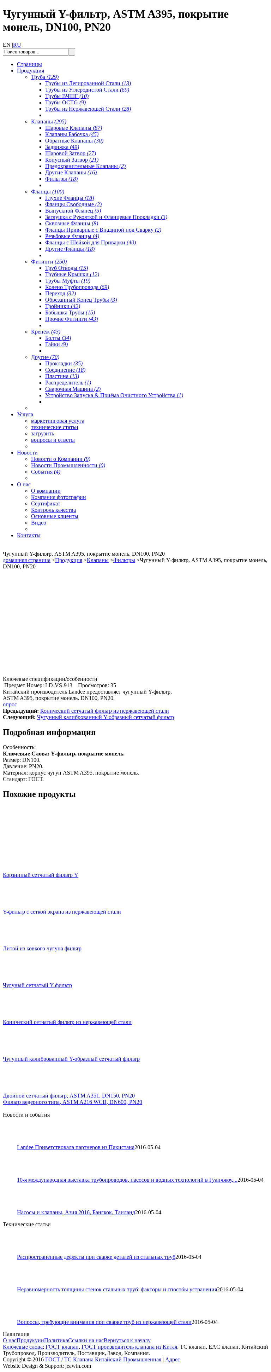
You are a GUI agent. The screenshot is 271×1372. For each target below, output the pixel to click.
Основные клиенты (54, 516)
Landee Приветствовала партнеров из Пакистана (75, 1147)
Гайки (56, 344)
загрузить (42, 433)
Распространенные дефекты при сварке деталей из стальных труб (96, 1257)
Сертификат (45, 503)
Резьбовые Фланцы (72, 236)
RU (17, 45)
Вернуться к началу (127, 1340)
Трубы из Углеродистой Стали (87, 90)
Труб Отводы (66, 268)
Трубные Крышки (72, 274)
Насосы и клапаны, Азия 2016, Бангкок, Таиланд (76, 1212)
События (45, 472)
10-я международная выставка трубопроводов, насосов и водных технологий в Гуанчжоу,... (127, 1180)
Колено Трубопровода (77, 287)
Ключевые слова (23, 1347)
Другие (45, 357)
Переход (60, 293)
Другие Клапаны (71, 172)
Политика (56, 1340)
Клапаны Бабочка (71, 134)
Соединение (65, 370)
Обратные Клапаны (74, 141)
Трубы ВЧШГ (67, 96)
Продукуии (30, 1340)
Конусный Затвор (71, 160)
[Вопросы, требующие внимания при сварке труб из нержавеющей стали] (13, 1317)
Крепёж (45, 332)
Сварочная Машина (73, 389)
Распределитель (68, 383)
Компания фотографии (58, 497)
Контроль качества (53, 510)
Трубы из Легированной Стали (88, 83)
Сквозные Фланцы (71, 223)
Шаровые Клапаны (73, 128)
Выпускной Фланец (73, 211)
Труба (45, 77)
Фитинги (49, 262)
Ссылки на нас (86, 1340)
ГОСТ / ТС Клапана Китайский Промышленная (103, 1359)
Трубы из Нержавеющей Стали (88, 109)
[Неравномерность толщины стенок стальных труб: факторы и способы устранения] (13, 1284)
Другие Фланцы (70, 249)
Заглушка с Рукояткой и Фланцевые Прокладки (106, 217)
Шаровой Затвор (70, 153)
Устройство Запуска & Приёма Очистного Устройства (114, 395)
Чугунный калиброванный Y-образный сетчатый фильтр (105, 717)
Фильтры (61, 179)
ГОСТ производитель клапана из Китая (129, 1347)
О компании (46, 491)
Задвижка (62, 147)
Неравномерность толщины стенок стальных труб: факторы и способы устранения (117, 1289)
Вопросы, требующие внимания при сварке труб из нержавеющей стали (104, 1322)
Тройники (62, 306)
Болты (58, 338)
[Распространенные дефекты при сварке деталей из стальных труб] (13, 1252)
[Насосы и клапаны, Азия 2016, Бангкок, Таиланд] (13, 1207)
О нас (10, 1340)
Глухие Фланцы (69, 198)
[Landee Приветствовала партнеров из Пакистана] (13, 1142)
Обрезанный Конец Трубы (81, 300)
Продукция (68, 560)
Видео (38, 523)
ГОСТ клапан (62, 1347)
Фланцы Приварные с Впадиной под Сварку (103, 230)
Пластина (62, 376)
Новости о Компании (60, 459)
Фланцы (47, 192)
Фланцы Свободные (73, 204)
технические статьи (54, 427)
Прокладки (64, 363)
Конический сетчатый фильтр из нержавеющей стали (104, 711)
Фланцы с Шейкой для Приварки (90, 242)
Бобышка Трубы (70, 312)
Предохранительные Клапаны (85, 166)
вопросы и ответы (53, 440)
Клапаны (48, 121)
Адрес (172, 1359)
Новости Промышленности (68, 465)
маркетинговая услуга (57, 421)
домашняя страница (26, 560)
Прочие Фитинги (71, 319)
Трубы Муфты (67, 281)
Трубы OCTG (65, 102)
